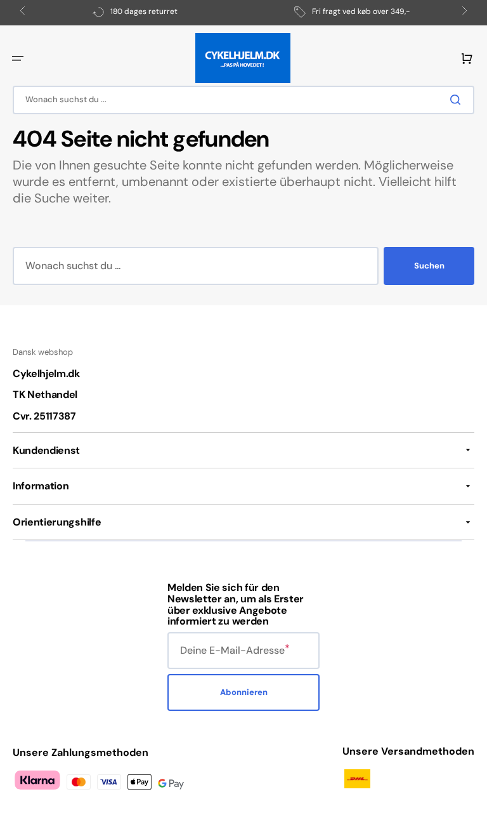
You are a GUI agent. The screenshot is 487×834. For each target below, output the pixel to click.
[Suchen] (457, 100)
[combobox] (243, 100)
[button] (18, 58)
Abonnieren (244, 692)
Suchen (429, 265)
